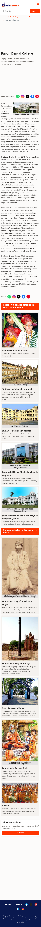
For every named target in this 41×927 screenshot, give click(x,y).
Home (4, 17)
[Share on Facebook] (32, 96)
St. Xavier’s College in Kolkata (16, 430)
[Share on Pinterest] (37, 96)
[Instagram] (22, 909)
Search (35, 11)
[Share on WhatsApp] (18, 96)
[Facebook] (26, 904)
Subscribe (20, 833)
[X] (31, 904)
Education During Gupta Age (16, 663)
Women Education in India (15, 350)
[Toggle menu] (38, 4)
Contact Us (8, 904)
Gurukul (6, 805)
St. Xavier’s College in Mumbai (17, 389)
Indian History (13, 17)
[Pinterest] (35, 904)
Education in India (26, 17)
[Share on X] (27, 96)
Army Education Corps (13, 708)
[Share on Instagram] (22, 96)
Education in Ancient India (15, 768)
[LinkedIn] (18, 909)
